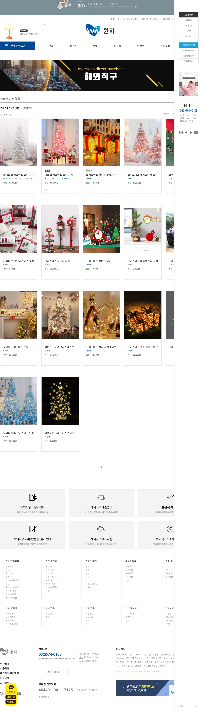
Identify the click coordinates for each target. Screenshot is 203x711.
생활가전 (49, 577)
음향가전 (49, 570)
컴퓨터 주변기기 (52, 584)
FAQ (189, 31)
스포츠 (128, 617)
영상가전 (49, 573)
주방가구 (9, 577)
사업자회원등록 (189, 56)
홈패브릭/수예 (12, 587)
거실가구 (9, 570)
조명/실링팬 (11, 594)
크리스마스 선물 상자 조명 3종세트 (146, 347)
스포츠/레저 (91, 561)
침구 (7, 584)
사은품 (168, 613)
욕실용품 (89, 617)
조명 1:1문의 (189, 25)
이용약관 (5, 668)
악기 (167, 566)
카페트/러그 (11, 591)
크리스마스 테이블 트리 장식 (143, 261)
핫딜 (51, 46)
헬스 (87, 570)
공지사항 (189, 15)
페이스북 (186, 132)
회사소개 (5, 664)
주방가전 (49, 566)
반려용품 (169, 577)
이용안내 (5, 678)
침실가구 (9, 566)
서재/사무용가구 (13, 580)
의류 (47, 617)
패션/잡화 (50, 608)
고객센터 (5, 683)
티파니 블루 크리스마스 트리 (18, 433)
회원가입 (121, 19)
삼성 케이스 (11, 617)
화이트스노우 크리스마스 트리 (61, 347)
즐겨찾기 (166, 19)
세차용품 (129, 577)
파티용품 (28, 108)
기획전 (168, 624)
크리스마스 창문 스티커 (98, 261)
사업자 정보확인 (53, 672)
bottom (196, 706)
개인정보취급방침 (9, 673)
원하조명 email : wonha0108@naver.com (57, 659)
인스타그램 (181, 132)
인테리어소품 (11, 598)
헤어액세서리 (11, 624)
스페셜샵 (165, 46)
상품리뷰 (189, 20)
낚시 (87, 580)
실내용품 (129, 573)
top (181, 706)
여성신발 (49, 613)
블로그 (191, 132)
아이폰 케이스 (11, 613)
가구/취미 (129, 613)
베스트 (73, 46)
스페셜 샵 (169, 608)
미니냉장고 (130, 566)
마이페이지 (143, 19)
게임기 (48, 591)
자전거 (88, 573)
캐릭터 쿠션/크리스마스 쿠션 (18, 261)
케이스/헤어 (11, 608)
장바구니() (132, 19)
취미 (167, 570)
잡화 (87, 620)
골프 (87, 566)
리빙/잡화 (90, 608)
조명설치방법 (189, 61)
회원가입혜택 (189, 50)
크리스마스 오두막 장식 (57, 261)
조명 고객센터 (189, 45)
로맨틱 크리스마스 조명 (15, 347)
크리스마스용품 (172, 617)
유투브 (19, 694)
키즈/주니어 (131, 608)
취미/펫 (169, 561)
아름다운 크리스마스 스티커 (60, 433)
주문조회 (153, 19)
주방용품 (89, 613)
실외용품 (129, 570)
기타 (127, 580)
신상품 (117, 46)
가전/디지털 (51, 561)
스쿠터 (88, 587)
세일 (95, 46)
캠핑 (87, 577)
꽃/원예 (168, 573)
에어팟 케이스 (11, 620)
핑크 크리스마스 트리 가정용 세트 (63, 175)
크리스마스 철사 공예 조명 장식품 (104, 347)
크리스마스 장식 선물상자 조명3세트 (105, 175)
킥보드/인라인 (91, 584)
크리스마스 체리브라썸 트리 (142, 175)
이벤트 (140, 46)
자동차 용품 (130, 561)
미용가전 (49, 580)
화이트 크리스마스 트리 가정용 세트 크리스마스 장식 (31, 175)
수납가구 (9, 573)
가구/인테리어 (12, 561)
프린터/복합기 (52, 587)
